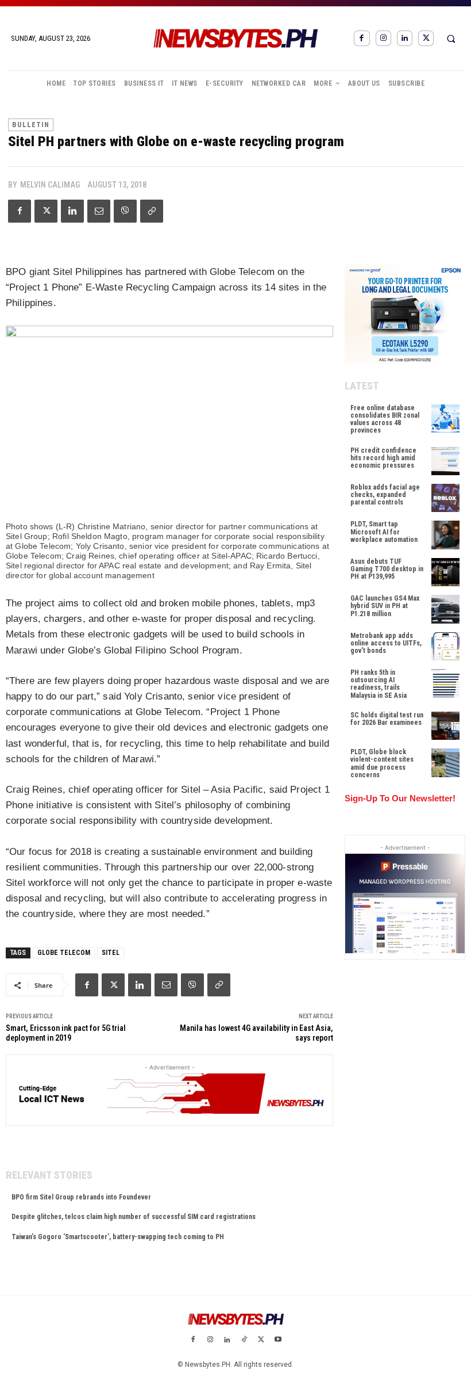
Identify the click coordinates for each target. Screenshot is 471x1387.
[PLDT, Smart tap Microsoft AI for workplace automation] (445, 535)
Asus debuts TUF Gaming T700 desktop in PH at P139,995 (386, 568)
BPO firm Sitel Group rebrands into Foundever (81, 1197)
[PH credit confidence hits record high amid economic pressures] (445, 461)
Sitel (110, 953)
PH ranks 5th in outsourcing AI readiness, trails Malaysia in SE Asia (378, 684)
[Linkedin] (404, 38)
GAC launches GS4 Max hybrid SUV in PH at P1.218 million (384, 605)
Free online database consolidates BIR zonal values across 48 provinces (384, 419)
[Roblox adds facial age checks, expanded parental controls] (445, 498)
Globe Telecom (63, 953)
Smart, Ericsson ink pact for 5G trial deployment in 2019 (66, 1032)
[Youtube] (278, 1340)
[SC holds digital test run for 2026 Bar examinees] (445, 726)
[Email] (98, 211)
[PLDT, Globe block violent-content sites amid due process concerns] (445, 762)
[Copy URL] (151, 211)
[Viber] (125, 211)
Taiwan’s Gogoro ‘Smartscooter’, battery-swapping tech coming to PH (117, 1237)
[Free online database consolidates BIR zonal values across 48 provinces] (445, 418)
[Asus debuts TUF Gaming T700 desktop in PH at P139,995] (445, 572)
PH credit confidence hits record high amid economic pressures (383, 457)
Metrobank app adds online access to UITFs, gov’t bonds (386, 643)
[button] (451, 38)
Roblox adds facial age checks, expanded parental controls (385, 494)
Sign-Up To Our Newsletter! (400, 798)
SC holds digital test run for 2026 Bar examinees (386, 719)
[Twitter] (426, 38)
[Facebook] (361, 38)
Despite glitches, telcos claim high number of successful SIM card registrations (133, 1217)
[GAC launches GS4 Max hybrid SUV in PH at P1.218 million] (445, 609)
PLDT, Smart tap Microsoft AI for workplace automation (384, 531)
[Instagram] (383, 38)
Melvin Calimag (50, 184)
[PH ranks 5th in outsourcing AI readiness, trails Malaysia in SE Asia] (445, 683)
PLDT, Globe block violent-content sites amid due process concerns (382, 763)
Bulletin (30, 125)
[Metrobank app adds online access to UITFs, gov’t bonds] (445, 646)
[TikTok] (244, 1340)
